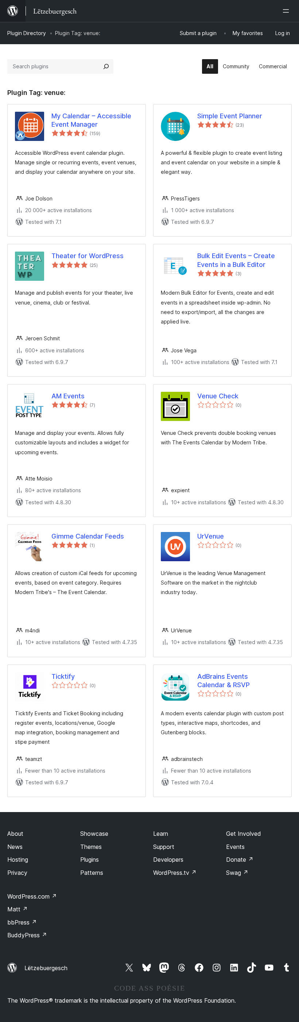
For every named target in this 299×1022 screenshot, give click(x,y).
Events (235, 846)
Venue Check (217, 396)
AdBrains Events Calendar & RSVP (223, 681)
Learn (160, 833)
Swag (237, 872)
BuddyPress (27, 935)
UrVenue (210, 536)
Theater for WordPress (87, 256)
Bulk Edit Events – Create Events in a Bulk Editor (236, 260)
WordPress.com (32, 896)
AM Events (68, 396)
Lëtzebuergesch (45, 968)
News (15, 846)
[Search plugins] (106, 66)
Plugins (89, 859)
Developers (168, 859)
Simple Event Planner (229, 116)
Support (163, 846)
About (15, 833)
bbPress (22, 922)
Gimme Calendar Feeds (87, 536)
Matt (17, 909)
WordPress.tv (175, 872)
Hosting (17, 859)
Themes (91, 846)
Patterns (91, 872)
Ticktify (63, 676)
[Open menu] (287, 11)
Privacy (17, 872)
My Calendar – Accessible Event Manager (91, 120)
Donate (239, 859)
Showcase (94, 833)
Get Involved (243, 833)
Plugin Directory (26, 33)
